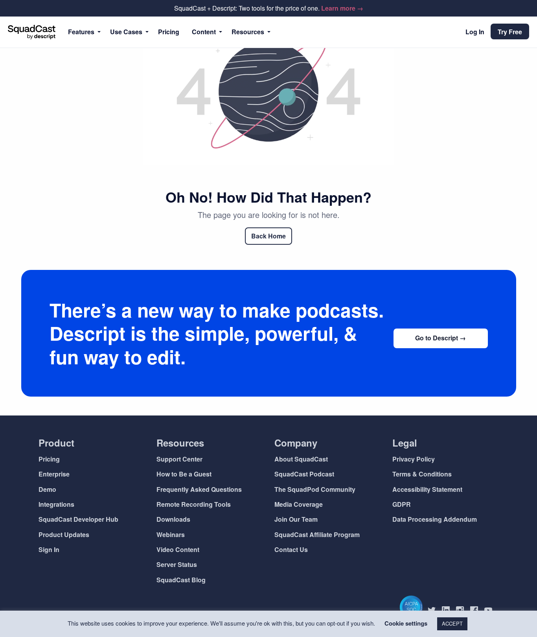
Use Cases (126, 31)
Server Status (176, 564)
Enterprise (54, 473)
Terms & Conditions (422, 473)
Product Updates (64, 534)
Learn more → (342, 8)
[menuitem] (83, 32)
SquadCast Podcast (304, 473)
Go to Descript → (440, 337)
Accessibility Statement (427, 489)
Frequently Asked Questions (199, 489)
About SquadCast (301, 458)
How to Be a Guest (183, 473)
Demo (47, 489)
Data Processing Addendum (434, 519)
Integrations (56, 504)
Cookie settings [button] (405, 623)
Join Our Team (296, 519)
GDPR (401, 504)
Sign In (49, 549)
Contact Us (291, 549)
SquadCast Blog (181, 579)
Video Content (177, 549)
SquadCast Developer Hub (78, 519)
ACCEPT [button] (452, 623)
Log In (474, 31)
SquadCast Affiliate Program (317, 534)
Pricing (168, 31)
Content (204, 31)
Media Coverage (298, 504)
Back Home (268, 235)
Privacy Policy (413, 458)
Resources (248, 31)
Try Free (510, 31)
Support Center (179, 458)
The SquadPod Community (314, 489)
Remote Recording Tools (193, 504)
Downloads (173, 519)
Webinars (170, 534)
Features (81, 31)
